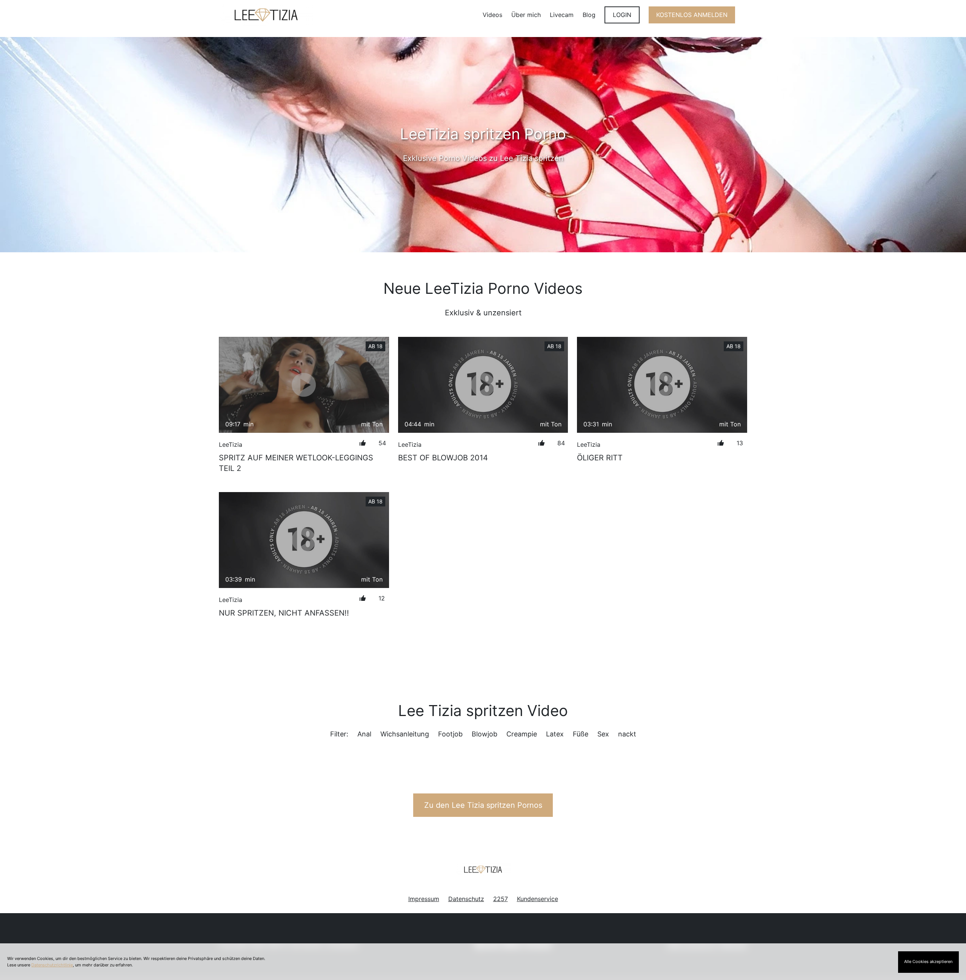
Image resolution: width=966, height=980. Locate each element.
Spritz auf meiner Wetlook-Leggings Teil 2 (296, 463)
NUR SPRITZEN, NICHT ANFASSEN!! (284, 612)
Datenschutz (466, 899)
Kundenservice (537, 899)
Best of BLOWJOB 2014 (443, 457)
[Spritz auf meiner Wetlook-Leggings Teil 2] (304, 384)
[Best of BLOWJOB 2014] (483, 385)
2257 (500, 899)
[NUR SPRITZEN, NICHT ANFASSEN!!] (304, 540)
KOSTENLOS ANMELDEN (692, 15)
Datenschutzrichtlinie (52, 965)
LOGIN (622, 15)
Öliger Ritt (600, 457)
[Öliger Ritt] (662, 384)
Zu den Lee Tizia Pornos (483, 805)
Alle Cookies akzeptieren (928, 961)
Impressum (423, 899)
